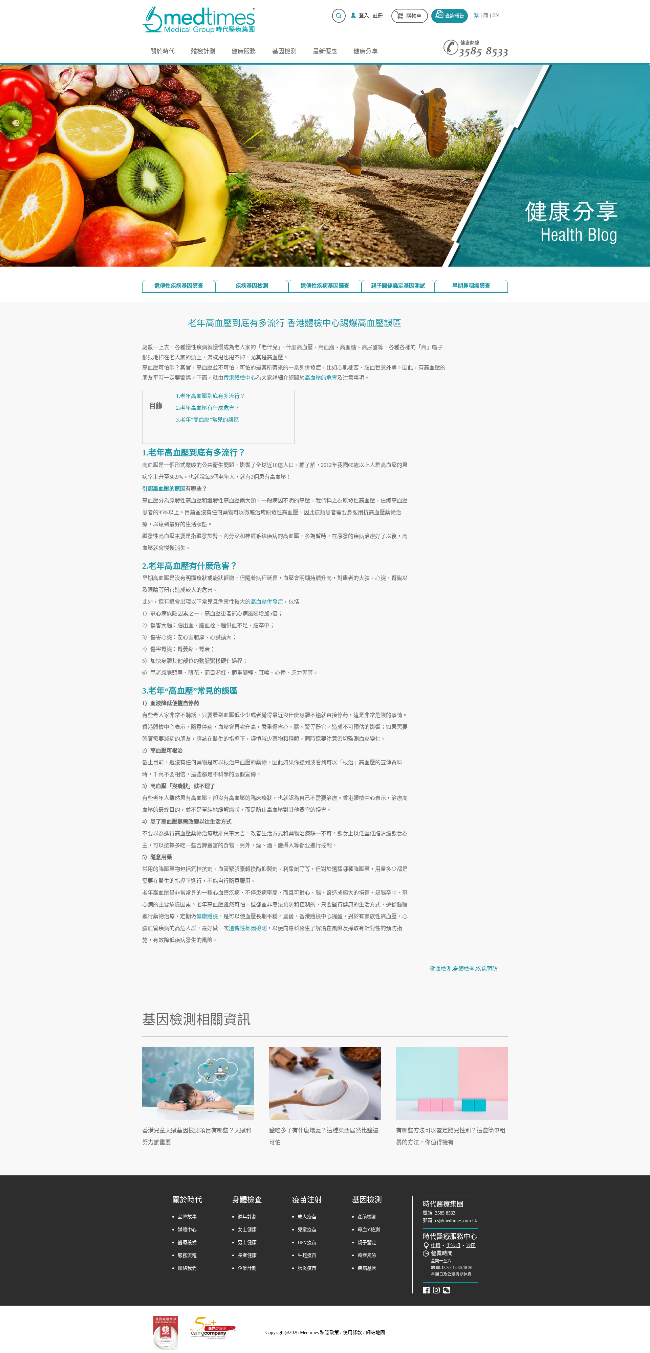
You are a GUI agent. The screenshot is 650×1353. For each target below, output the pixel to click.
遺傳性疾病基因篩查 (178, 286)
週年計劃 (247, 1216)
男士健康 (247, 1242)
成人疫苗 (307, 1216)
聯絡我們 (187, 1268)
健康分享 (365, 51)
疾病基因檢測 (252, 286)
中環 (435, 1245)
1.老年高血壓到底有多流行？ (210, 396)
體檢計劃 (203, 51)
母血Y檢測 (369, 1229)
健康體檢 (207, 916)
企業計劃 (247, 1268)
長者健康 (247, 1255)
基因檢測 (284, 51)
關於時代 (162, 51)
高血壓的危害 (321, 378)
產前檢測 (367, 1216)
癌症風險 (367, 1255)
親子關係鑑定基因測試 (398, 286)
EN (495, 15)
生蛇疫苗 (307, 1255)
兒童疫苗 (307, 1229)
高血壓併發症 (267, 602)
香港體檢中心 (239, 378)
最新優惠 (325, 51)
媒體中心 (187, 1229)
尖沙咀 (453, 1245)
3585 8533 (445, 1213)
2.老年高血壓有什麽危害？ (208, 408)
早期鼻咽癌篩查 (471, 286)
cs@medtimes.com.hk (456, 1220)
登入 (364, 15)
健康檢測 (441, 969)
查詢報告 (454, 15)
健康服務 (244, 51)
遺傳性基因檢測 (248, 928)
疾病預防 (487, 969)
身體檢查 (464, 969)
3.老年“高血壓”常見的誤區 (207, 420)
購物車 (413, 16)
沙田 (471, 1245)
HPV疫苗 (307, 1242)
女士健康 (247, 1229)
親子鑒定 (367, 1242)
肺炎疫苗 (307, 1268)
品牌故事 (187, 1216)
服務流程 (187, 1255)
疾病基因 (367, 1268)
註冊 (378, 15)
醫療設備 (187, 1242)
